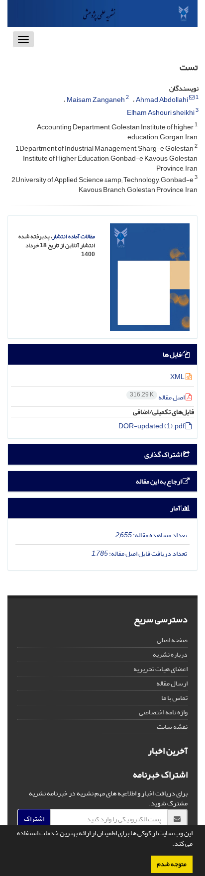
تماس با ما (174, 697)
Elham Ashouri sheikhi (161, 112)
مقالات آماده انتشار (73, 236)
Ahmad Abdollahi (162, 99)
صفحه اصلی (172, 640)
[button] (169, 844)
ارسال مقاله (172, 683)
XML (178, 377)
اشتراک (34, 818)
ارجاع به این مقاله (159, 481)
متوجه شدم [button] (172, 864)
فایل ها (173, 354)
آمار (176, 508)
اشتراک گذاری (163, 454)
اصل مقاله (158, 397)
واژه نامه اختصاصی (163, 712)
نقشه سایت (172, 726)
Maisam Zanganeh (96, 99)
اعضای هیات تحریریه (160, 669)
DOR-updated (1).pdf (152, 426)
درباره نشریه (170, 654)
